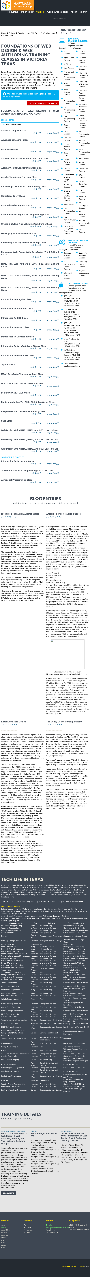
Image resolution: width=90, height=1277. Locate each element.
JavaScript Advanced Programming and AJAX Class (27, 470)
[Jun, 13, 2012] (6, 516)
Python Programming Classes (84, 143)
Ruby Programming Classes (84, 152)
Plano (67, 1162)
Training (40, 12)
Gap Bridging (27, 12)
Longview (69, 1155)
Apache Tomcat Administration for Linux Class (25, 158)
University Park (67, 1147)
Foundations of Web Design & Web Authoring (36, 33)
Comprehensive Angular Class (16, 205)
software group (73, 1266)
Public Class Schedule (57, 12)
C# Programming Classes (69, 110)
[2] (75, 622)
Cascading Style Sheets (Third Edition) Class (23, 187)
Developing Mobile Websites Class (18, 233)
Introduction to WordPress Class (17, 355)
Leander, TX (80, 1147)
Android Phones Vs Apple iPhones (63, 514)
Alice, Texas (66, 1150)
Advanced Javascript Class (14, 140)
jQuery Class (8, 365)
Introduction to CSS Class (14, 318)
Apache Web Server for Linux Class (19, 177)
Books (3, 1247)
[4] (27, 858)
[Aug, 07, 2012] (51, 516)
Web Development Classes (84, 205)
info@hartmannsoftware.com (58, 1228)
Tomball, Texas (67, 1157)
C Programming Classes (69, 101)
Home (3, 33)
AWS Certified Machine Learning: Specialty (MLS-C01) (72, 352)
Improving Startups (61, 916)
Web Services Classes (82, 214)
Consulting (12, 12)
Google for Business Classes (83, 255)
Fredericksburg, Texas (70, 1152)
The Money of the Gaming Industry (64, 722)
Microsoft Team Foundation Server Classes (83, 95)
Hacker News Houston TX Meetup (38, 916)
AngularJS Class (9, 149)
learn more (8, 1193)
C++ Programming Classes (69, 118)
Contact (83, 12)
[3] (54, 695)
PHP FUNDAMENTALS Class (15, 393)
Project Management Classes (84, 273)
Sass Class (6, 421)
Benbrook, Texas (71, 1160)
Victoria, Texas (7, 36)
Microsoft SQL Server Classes (83, 84)
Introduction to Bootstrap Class (17, 309)
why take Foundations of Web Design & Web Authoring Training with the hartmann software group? (14, 1138)
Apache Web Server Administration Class (22, 168)
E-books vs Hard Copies (13, 722)
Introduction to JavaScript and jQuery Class (23, 346)
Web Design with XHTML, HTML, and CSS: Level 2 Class (29, 439)
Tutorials (3, 1237)
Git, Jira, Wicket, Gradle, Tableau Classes (67, 196)
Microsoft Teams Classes (68, 275)
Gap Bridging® (5, 1230)
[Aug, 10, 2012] (6, 724)
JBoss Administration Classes (70, 220)
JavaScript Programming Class (16, 480)
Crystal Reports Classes (67, 146)
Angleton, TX (78, 1150)
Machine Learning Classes (82, 60)
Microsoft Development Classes (84, 75)
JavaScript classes (13, 125)
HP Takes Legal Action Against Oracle (20, 514)
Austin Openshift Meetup (11, 916)
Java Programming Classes (69, 211)
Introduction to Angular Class (16, 299)
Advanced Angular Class (13, 130)
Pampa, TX (78, 1155)
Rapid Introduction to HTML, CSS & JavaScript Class (27, 402)
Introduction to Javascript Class (17, 337)
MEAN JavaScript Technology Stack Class (22, 374)
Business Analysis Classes (67, 255)
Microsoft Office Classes (83, 264)
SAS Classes (84, 158)
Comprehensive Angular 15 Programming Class (25, 214)
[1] (64, 583)
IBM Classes (69, 205)
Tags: (15, 516)
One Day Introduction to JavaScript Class (22, 383)
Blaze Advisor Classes (67, 92)
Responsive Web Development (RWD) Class (23, 411)
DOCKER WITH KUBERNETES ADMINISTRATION (71, 312)
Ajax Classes (69, 68)
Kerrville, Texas (68, 1145)
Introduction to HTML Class (15, 327)
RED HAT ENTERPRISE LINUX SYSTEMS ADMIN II (72, 298)
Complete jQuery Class (13, 196)
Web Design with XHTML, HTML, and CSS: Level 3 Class (29, 449)
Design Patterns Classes (67, 162)
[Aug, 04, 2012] (51, 724)
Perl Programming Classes (84, 134)
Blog (2, 1240)
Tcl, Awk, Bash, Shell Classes (83, 184)
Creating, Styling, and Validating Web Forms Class (26, 224)
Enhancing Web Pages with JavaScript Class (23, 243)
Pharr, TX (79, 1145)
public (19, 80)
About (74, 12)
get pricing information (43, 103)
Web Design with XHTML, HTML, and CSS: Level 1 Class (29, 430)
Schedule (4, 1232)
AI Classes (68, 64)
